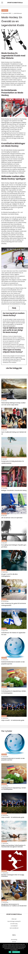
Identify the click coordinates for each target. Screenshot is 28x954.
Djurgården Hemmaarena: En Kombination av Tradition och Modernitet (14, 904)
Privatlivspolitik (16, 952)
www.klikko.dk (15, 928)
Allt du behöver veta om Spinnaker (11, 518)
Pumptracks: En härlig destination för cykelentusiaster (12, 462)
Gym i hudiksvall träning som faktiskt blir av (13, 433)
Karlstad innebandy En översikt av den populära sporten (13, 663)
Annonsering (14, 939)
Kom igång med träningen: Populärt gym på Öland (13, 546)
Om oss (14, 941)
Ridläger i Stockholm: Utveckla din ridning (13, 490)
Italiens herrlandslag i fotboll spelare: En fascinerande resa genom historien (13, 846)
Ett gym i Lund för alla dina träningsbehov (9, 575)
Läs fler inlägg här (14, 368)
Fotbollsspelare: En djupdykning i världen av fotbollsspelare (13, 692)
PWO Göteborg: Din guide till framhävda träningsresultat (13, 604)
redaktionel (4, 10)
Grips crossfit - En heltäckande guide (12, 720)
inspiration (4, 398)
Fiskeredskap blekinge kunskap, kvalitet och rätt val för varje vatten (13, 404)
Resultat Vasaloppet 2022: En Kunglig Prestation (12, 875)
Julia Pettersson (18, 13)
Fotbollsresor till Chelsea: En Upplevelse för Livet (13, 633)
